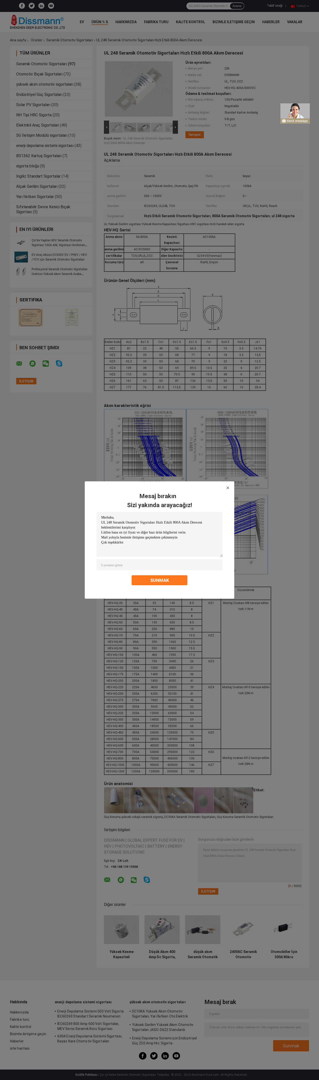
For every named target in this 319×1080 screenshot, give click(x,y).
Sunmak (159, 580)
